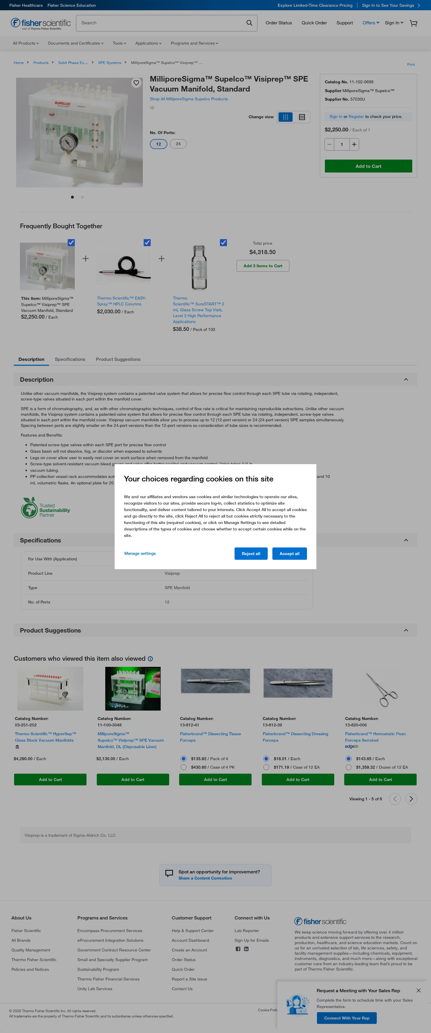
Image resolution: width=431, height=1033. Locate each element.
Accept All (290, 553)
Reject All (251, 553)
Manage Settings (140, 553)
